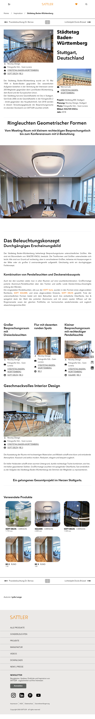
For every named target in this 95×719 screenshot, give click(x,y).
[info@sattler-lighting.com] (92, 357)
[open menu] (9, 4)
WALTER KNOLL (71, 109)
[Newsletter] (92, 362)
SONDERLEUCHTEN (18, 634)
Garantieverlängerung (42, 703)
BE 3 (21, 74)
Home (6, 13)
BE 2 (40, 371)
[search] (86, 4)
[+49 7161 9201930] (92, 351)
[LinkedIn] (92, 368)
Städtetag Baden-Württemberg (40, 13)
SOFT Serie (48, 290)
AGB (21, 703)
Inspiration (18, 13)
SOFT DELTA (12, 74)
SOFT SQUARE (20, 293)
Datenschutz (29, 703)
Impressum (14, 703)
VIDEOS (13, 654)
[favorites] (76, 4)
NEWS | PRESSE (16, 667)
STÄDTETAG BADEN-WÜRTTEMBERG (23, 70)
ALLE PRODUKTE (17, 628)
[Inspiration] (47, 22)
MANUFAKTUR (16, 647)
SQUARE (72, 375)
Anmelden (18, 686)
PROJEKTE (14, 641)
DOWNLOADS (16, 660)
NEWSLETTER (16, 675)
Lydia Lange (17, 597)
